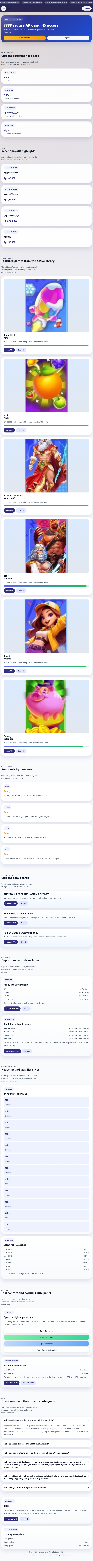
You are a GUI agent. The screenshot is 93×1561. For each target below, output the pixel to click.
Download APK (24, 38)
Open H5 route (28, 1383)
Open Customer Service (46, 1350)
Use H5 (23, 903)
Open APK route (11, 1383)
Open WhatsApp (47, 1337)
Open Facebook (46, 1343)
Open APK (9, 350)
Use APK (27, 1051)
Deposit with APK (12, 1009)
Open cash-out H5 (12, 1051)
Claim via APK (10, 903)
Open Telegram (46, 1331)
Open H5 (87, 8)
